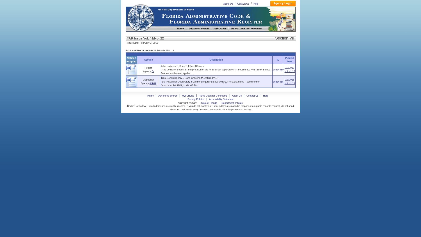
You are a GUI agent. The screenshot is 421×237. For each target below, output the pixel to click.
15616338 (278, 81)
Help (255, 3)
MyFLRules (188, 95)
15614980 (278, 69)
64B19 (153, 83)
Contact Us (243, 3)
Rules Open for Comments (213, 95)
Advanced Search (167, 95)
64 (153, 71)
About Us (228, 3)
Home (140, 17)
